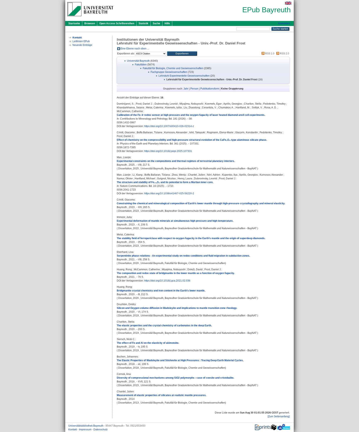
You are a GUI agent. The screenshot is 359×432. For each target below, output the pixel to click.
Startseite (74, 23)
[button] (182, 53)
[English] (288, 3)
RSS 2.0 (284, 53)
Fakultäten (141, 64)
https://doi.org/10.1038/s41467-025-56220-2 (169, 193)
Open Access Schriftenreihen (116, 23)
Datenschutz (100, 429)
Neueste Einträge (82, 45)
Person (194, 88)
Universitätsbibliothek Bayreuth (86, 425)
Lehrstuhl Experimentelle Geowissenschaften (184, 75)
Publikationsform (209, 88)
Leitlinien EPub (81, 41)
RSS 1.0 (269, 53)
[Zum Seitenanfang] (279, 416)
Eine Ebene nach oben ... (134, 48)
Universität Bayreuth (138, 60)
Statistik (143, 23)
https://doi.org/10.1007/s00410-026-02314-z (169, 126)
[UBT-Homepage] (90, 17)
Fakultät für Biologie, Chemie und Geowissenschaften (173, 68)
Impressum (85, 429)
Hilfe (167, 23)
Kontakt (72, 429)
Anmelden (284, 23)
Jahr (185, 88)
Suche (156, 23)
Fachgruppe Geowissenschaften (169, 72)
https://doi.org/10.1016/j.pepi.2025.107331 (168, 151)
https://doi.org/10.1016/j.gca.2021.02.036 (167, 280)
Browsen (89, 23)
